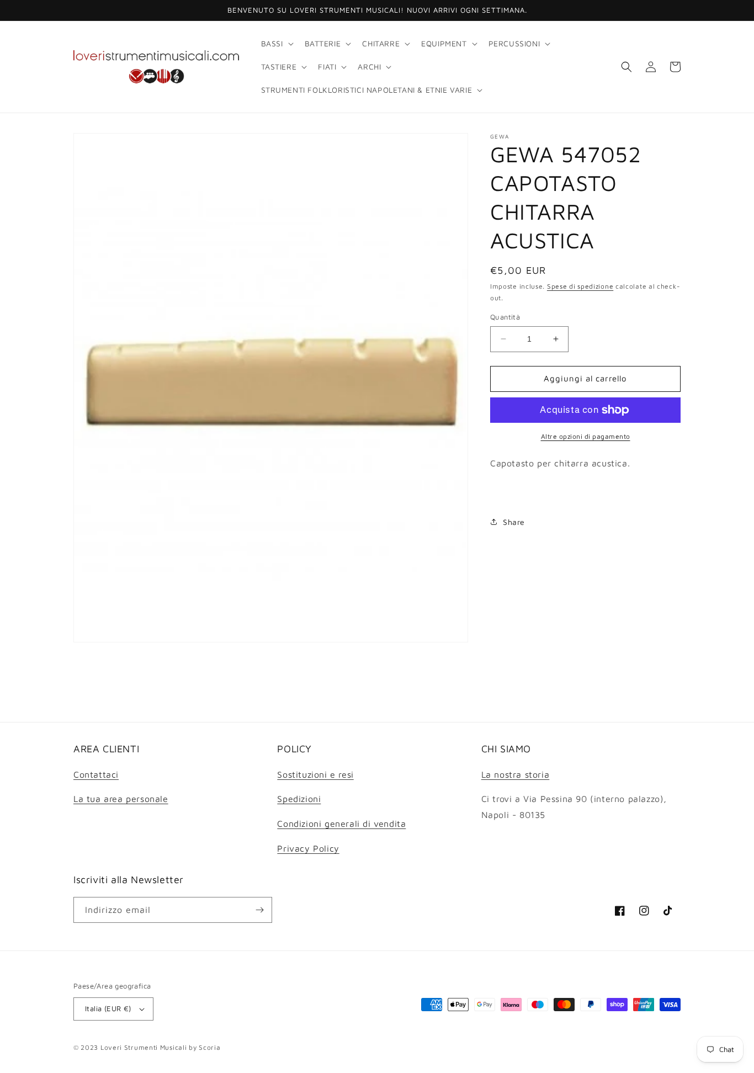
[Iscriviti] (259, 910)
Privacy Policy (308, 848)
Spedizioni (299, 799)
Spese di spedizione (580, 286)
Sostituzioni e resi (315, 774)
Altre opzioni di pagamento (585, 436)
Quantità (505, 316)
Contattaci (96, 774)
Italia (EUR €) (108, 1008)
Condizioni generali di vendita (341, 823)
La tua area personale (120, 799)
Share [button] (514, 522)
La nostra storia (515, 774)
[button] (276, 43)
